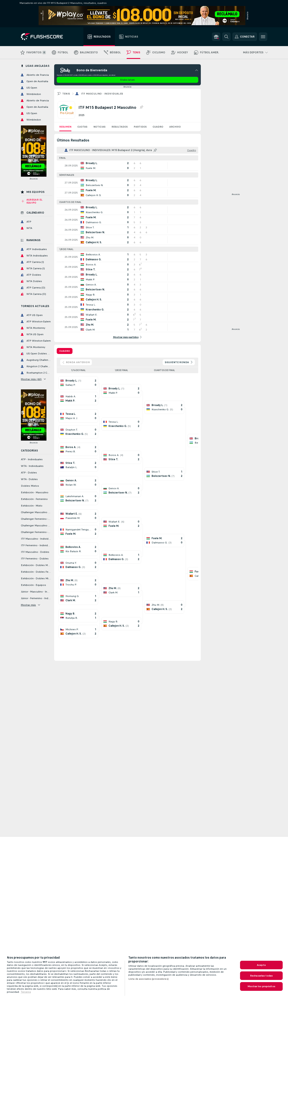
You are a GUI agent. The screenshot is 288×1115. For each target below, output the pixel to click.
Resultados (119, 126)
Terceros (26, 991)
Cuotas (82, 126)
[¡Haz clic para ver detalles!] (127, 165)
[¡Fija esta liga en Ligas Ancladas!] (141, 107)
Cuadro (158, 126)
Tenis (66, 93)
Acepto (261, 965)
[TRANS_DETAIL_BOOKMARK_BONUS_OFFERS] (216, 36)
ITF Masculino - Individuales (102, 93)
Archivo (175, 126)
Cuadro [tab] (64, 350)
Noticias (99, 126)
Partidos (140, 126)
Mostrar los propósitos (261, 986)
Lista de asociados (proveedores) (148, 978)
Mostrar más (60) (31, 379)
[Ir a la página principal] (45, 36)
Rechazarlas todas (261, 975)
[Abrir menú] (263, 36)
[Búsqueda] (226, 36)
